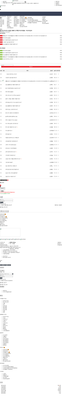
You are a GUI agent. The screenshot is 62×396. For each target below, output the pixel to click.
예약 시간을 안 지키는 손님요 (11, 120)
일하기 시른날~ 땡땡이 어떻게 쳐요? (13, 98)
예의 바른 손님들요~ (31, 37)
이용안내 (59, 242)
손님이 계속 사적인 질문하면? (11, 172)
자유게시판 (2, 214)
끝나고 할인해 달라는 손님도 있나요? (31, 39)
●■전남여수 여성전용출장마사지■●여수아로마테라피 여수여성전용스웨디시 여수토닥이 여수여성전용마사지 (31, 35)
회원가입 (57, 1)
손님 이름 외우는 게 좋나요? (11, 165)
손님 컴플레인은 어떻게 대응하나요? (31, 44)
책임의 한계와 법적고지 (5, 247)
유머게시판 (22, 16)
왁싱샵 (8, 23)
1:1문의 (43, 18)
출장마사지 (36, 3)
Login (2, 202)
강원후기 (15, 24)
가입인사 (21, 23)
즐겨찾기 (5, 1)
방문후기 (2, 332)
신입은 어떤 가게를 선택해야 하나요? (14, 158)
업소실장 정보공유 (23, 26)
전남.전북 (2, 23)
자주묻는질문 (45, 20)
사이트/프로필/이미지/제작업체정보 (35, 21)
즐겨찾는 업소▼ (8, 205)
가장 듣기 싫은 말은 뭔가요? (31, 42)
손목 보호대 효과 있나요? (11, 151)
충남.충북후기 (16, 20)
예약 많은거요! (8, 134)
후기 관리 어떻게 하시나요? (12, 127)
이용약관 (2, 243)
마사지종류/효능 (23, 21)
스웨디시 (31, 3)
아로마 (8, 18)
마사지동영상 (22, 20)
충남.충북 (2, 21)
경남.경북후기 (16, 22)
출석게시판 (22, 25)
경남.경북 (2, 22)
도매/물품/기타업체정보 (32, 22)
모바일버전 (59, 244)
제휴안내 (57, 4)
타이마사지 (24, 3)
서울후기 (15, 17)
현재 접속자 (3, 385)
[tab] (31, 298)
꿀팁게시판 (22, 22)
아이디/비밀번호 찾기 (7, 291)
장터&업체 (30, 17)
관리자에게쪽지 (59, 5)
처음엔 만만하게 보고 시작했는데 (12, 137)
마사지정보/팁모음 (23, 18)
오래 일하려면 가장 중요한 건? (12, 141)
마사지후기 (5, 335)
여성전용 (14, 3)
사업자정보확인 (6, 253)
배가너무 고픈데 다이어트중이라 (12, 112)
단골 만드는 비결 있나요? (11, 176)
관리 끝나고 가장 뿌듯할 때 (11, 148)
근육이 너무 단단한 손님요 (11, 144)
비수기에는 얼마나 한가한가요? (12, 123)
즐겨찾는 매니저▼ (3, 207)
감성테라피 (19, 3)
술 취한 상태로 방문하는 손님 (11, 116)
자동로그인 (3, 205)
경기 (1, 18)
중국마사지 (9, 22)
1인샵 (28, 3)
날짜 (55, 70)
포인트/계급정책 (45, 23)
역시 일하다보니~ (9, 130)
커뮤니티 (2, 347)
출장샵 (8, 25)
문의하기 (59, 243)
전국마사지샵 (5, 300)
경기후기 (15, 18)
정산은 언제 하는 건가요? (31, 59)
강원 (1, 25)
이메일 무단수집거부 (4, 246)
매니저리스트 (3, 16)
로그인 (1, 265)
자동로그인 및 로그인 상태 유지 (7, 280)
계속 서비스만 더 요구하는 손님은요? (13, 95)
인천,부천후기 (16, 19)
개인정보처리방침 (3, 244)
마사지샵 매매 (30, 18)
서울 (1, 17)
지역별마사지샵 (3, 298)
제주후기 (15, 25)
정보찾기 (57, 2)
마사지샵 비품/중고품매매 (33, 20)
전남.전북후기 (16, 23)
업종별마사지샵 (3, 314)
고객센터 (44, 17)
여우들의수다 (22, 17)
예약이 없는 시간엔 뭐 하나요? (12, 109)
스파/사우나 (9, 20)
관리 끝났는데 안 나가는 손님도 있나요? (14, 102)
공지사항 (44, 22)
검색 (31, 66)
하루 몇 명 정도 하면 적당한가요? (12, 169)
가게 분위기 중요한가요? (10, 155)
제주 (1, 26)
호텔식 (8, 21)
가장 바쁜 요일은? (9, 162)
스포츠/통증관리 (10, 27)
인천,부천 (2, 20)
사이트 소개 (2, 242)
